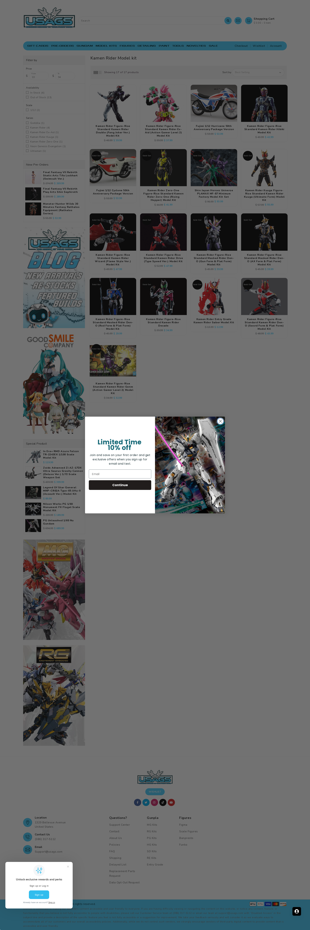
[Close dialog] (220, 421)
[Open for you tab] (296, 911)
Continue (120, 485)
